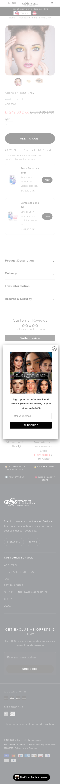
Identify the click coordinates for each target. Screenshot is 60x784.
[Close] (54, 347)
